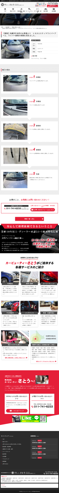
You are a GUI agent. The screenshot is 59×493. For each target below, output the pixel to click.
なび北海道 (3, 486)
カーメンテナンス (29, 12)
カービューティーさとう (27, 491)
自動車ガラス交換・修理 (8, 449)
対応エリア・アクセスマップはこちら (45, 361)
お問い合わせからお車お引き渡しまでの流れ (12, 444)
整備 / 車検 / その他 (36, 40)
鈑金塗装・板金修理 (21, 12)
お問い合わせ (5, 463)
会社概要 (54, 11)
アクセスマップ (6, 458)
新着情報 (4, 461)
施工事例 (46, 11)
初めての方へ (13, 11)
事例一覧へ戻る (30, 219)
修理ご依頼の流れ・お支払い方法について (15, 357)
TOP (5, 11)
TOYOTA (40, 43)
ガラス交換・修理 (37, 12)
